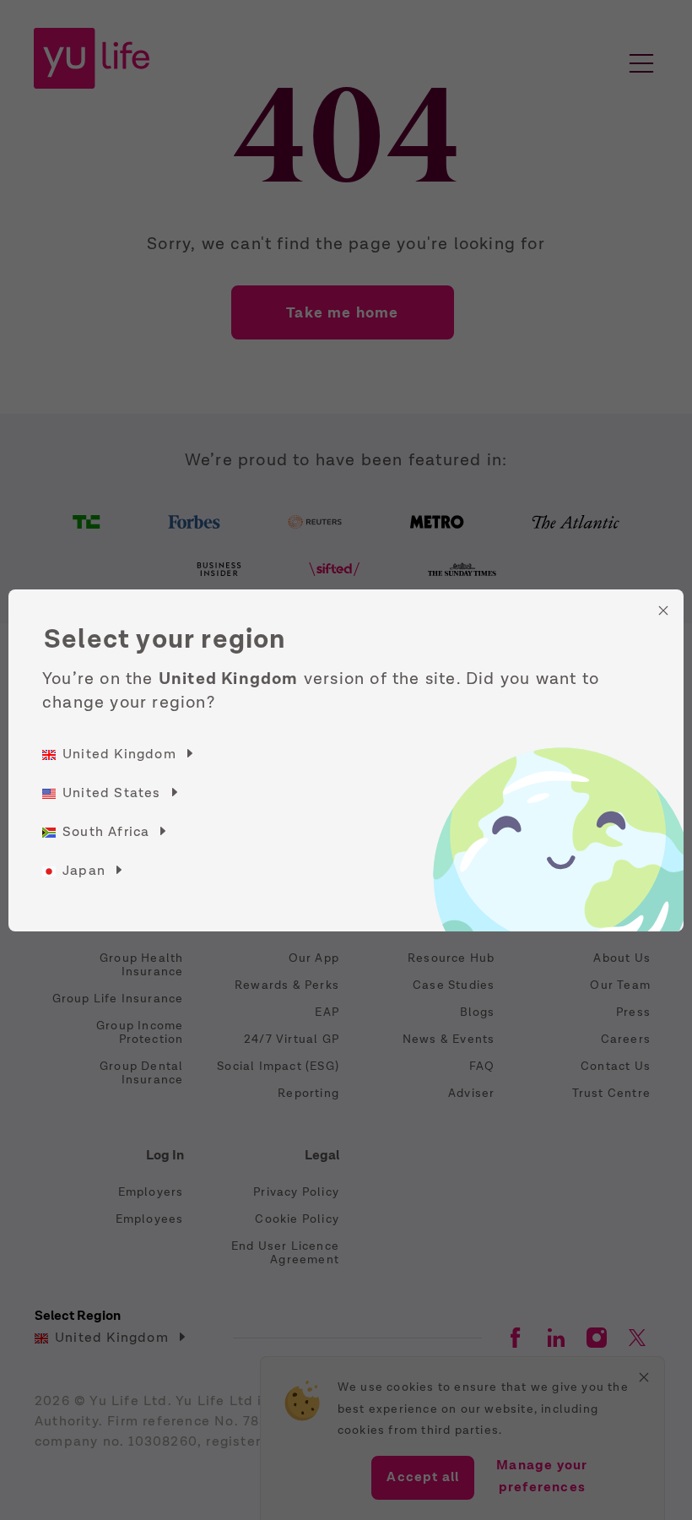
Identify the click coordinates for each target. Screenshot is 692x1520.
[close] (663, 610)
